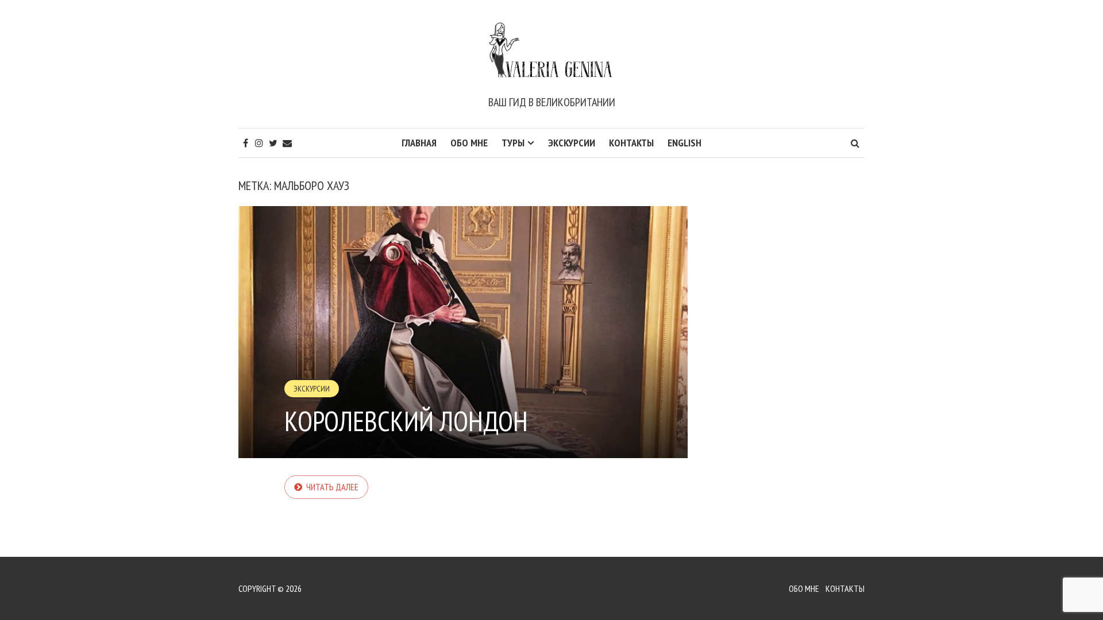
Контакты (631, 142)
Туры (513, 142)
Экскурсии (571, 142)
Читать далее (332, 487)
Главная (419, 142)
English (684, 142)
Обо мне (469, 142)
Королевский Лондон (406, 421)
